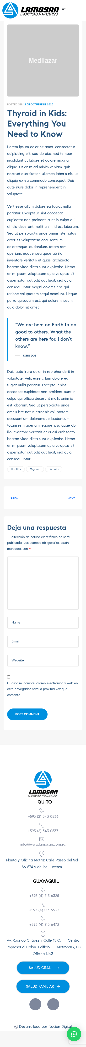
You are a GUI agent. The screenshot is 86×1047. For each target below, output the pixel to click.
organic (35, 469)
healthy (16, 469)
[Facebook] (35, 1004)
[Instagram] (53, 1004)
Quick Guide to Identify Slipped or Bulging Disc (62, 498)
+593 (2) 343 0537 (43, 831)
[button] (63, 8)
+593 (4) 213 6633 (44, 910)
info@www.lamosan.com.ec (43, 844)
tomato (54, 469)
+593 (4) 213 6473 (44, 924)
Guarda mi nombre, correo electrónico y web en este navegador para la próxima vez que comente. (42, 689)
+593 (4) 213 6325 (44, 895)
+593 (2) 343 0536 (43, 816)
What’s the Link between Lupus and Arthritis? (24, 498)
